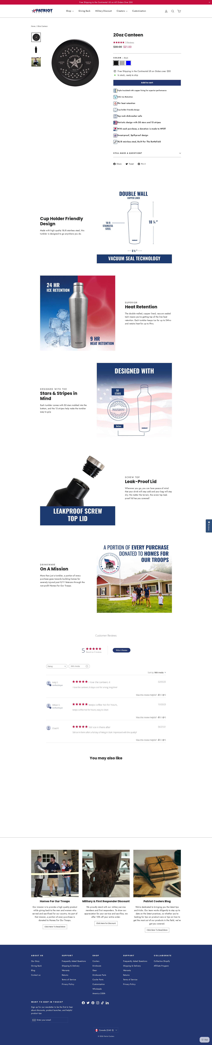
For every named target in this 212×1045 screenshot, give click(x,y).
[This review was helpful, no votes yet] (159, 695)
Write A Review (121, 650)
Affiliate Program (161, 965)
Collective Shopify (162, 961)
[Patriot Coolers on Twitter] (88, 1002)
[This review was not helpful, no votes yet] (163, 695)
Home (33, 26)
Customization (139, 11)
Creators (121, 11)
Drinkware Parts (99, 975)
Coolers (96, 961)
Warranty (65, 970)
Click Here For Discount (106, 923)
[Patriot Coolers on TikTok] (102, 1002)
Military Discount (103, 11)
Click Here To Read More (55, 926)
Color (120, 58)
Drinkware (97, 965)
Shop (69, 11)
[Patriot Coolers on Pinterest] (92, 1002)
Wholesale (97, 988)
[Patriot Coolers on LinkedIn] (107, 1002)
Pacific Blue (128, 63)
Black (116, 63)
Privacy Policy (68, 984)
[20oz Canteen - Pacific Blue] (39, 816)
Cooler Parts (98, 979)
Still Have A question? (127, 153)
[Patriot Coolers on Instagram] (97, 1002)
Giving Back (84, 11)
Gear (95, 970)
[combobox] (56, 666)
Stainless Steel (122, 63)
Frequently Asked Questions (74, 961)
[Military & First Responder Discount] (106, 873)
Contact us (35, 975)
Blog (33, 970)
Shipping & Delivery (70, 965)
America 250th (99, 993)
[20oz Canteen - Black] (33, 816)
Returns (65, 975)
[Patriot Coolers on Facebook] (83, 1002)
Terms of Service (69, 979)
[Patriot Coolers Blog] (157, 873)
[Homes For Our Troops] (55, 873)
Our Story (35, 961)
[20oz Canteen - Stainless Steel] (36, 816)
